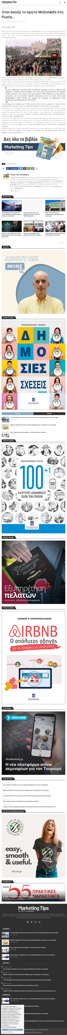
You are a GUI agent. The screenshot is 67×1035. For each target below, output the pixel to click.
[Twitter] (21, 168)
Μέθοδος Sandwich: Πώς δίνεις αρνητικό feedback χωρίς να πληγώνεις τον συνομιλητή (33, 425)
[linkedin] (13, 190)
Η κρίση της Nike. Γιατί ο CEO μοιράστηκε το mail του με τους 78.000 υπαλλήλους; (31, 214)
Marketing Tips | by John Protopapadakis (38, 1029)
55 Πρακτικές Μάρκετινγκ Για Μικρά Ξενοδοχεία (18, 897)
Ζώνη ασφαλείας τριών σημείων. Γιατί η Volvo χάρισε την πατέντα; (55, 234)
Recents (49, 413)
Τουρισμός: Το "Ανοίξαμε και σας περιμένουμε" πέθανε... (24, 1006)
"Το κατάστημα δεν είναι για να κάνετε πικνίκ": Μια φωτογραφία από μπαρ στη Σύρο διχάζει (34, 417)
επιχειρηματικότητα (15, 8)
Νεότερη (5, 242)
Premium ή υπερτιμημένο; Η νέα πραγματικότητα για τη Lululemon (32, 234)
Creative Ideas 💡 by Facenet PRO (33, 1032)
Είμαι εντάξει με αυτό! (13, 1029)
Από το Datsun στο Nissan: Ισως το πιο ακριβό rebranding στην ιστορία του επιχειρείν (25, 785)
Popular (17, 413)
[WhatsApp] (28, 168)
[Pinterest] (24, 168)
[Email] (32, 168)
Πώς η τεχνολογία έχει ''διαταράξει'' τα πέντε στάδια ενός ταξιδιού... (28, 432)
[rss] (17, 190)
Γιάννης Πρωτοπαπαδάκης (19, 175)
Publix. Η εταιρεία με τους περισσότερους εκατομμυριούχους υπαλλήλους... (54, 214)
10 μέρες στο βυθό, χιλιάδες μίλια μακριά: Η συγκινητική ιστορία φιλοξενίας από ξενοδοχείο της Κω (29, 806)
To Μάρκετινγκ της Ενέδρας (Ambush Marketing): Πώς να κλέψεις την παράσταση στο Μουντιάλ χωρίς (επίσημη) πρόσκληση (37, 1021)
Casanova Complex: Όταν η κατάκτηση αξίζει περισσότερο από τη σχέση (29, 1013)
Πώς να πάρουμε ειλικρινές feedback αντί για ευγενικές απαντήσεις (21, 801)
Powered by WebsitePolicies (7, 1032)
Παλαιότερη (61, 242)
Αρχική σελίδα (5, 8)
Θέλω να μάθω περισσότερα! (9, 1027)
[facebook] (11, 190)
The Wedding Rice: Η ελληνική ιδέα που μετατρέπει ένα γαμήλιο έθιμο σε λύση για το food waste (11, 214)
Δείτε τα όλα (62, 196)
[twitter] (15, 190)
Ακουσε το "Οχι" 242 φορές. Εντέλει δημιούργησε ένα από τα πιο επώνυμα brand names (12, 235)
